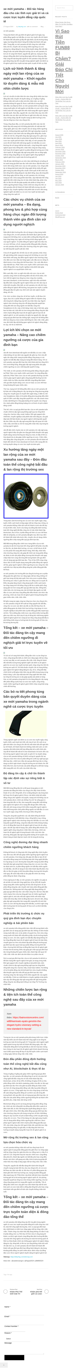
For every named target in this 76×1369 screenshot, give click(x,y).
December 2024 (60, 166)
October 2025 (59, 155)
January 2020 (59, 184)
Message (8, 1343)
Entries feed (59, 213)
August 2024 (59, 174)
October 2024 (59, 170)
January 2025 (59, 164)
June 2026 (58, 139)
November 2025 (60, 153)
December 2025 (60, 151)
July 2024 (58, 176)
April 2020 (58, 182)
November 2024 (60, 168)
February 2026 (60, 147)
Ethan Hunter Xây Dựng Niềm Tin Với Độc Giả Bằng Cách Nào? (63, 24)
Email (7, 1316)
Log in (57, 211)
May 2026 (58, 141)
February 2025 (60, 162)
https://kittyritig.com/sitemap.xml (21, 1257)
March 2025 (59, 160)
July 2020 (58, 178)
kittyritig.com (22, 26)
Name (7, 1307)
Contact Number (11, 1326)
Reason (8, 1333)
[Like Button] (47, 26)
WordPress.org (60, 217)
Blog (42, 26)
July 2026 (58, 137)
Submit (14, 1357)
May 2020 (58, 180)
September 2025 (60, 158)
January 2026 (59, 149)
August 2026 (59, 135)
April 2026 (58, 143)
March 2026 (59, 145)
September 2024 (60, 172)
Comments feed (60, 215)
